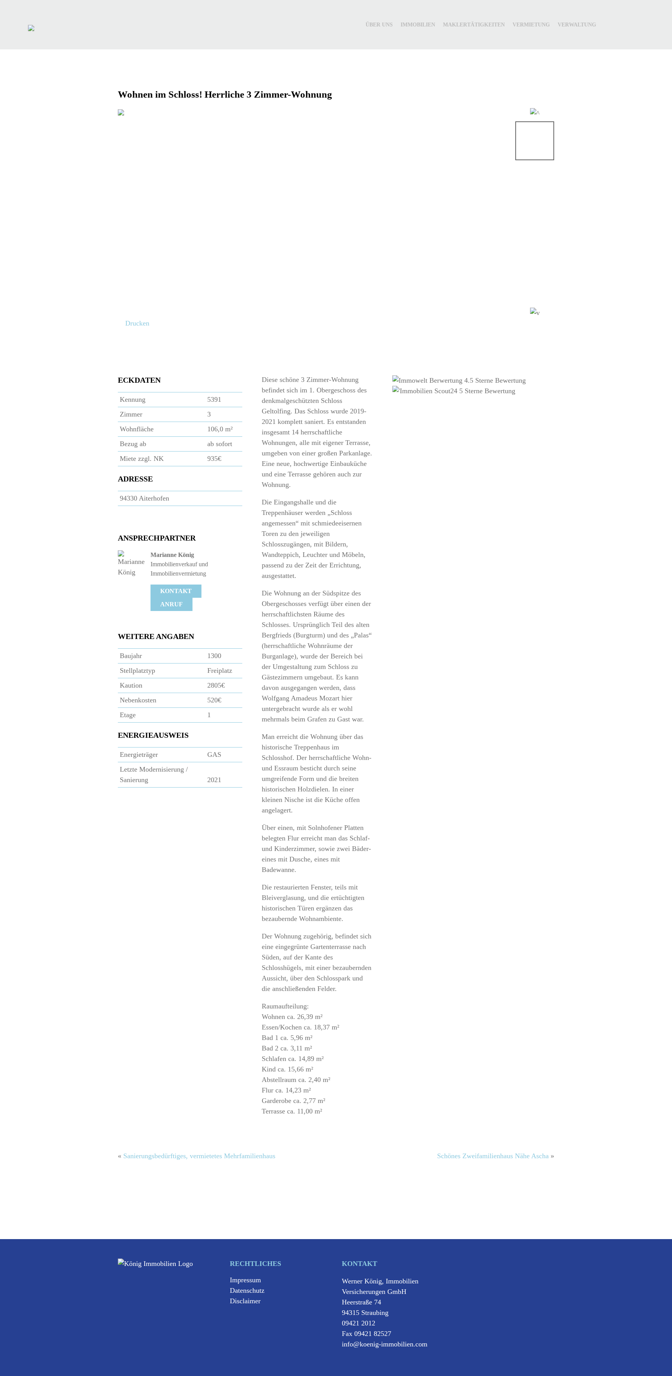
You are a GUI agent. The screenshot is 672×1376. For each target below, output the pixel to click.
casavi (625, 20)
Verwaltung (577, 25)
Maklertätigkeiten (474, 25)
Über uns (379, 25)
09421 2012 (358, 1323)
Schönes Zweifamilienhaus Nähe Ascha (493, 1156)
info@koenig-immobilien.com (384, 1344)
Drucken (136, 323)
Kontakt (176, 591)
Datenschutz (247, 1290)
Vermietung (531, 25)
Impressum (245, 1280)
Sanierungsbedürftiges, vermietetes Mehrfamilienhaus (199, 1156)
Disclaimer (245, 1301)
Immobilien (418, 25)
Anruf (171, 604)
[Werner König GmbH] (31, 28)
